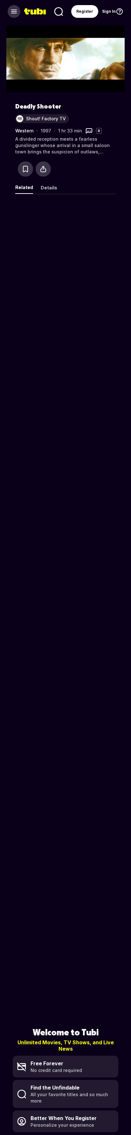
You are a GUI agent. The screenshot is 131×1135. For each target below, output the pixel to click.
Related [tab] (24, 187)
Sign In (109, 11)
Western (24, 130)
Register (84, 11)
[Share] (43, 169)
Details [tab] (49, 187)
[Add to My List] (25, 169)
